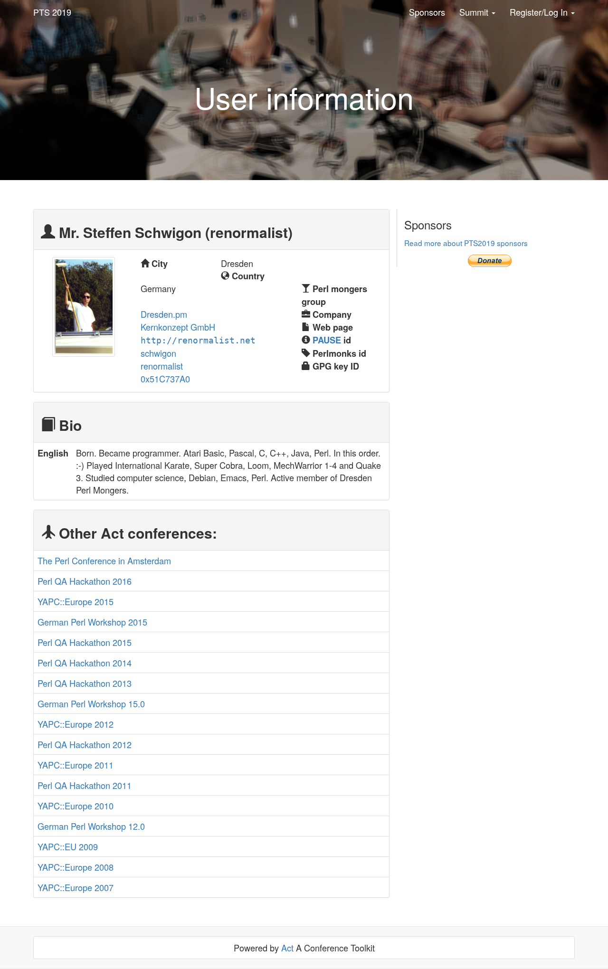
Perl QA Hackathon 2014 (85, 662)
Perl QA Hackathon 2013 (85, 683)
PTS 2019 (52, 12)
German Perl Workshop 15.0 (91, 703)
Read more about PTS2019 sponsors (466, 243)
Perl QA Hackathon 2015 (85, 642)
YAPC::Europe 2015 (76, 601)
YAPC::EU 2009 (68, 846)
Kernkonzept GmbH (178, 327)
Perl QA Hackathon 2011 (85, 785)
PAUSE (327, 340)
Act (287, 947)
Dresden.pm (164, 314)
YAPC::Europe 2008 (76, 867)
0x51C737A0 (165, 378)
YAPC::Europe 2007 (76, 887)
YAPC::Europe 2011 (76, 765)
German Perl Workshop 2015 (92, 622)
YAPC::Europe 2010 (76, 805)
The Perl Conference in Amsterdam (104, 560)
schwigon (158, 353)
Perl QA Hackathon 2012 (85, 744)
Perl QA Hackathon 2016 (85, 581)
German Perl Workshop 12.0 (91, 826)
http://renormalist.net (198, 340)
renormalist (162, 366)
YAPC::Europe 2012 (76, 724)
